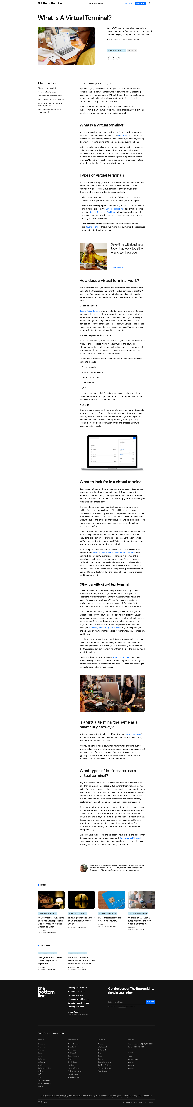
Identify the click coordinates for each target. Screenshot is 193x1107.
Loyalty (40, 1065)
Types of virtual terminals (47, 92)
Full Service (72, 1050)
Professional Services (75, 1071)
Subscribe (150, 1002)
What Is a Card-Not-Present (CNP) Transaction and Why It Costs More (81, 960)
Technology (132, 50)
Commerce (41, 1044)
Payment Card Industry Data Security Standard (114, 552)
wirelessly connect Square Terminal (105, 627)
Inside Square (74, 1012)
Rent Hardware (103, 1071)
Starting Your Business (77, 988)
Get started (140, 3)
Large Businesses (74, 1077)
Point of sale (42, 1047)
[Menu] (154, 3)
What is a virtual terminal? (47, 88)
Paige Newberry (114, 39)
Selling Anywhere (75, 995)
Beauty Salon (72, 1062)
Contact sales (127, 3)
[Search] (150, 3)
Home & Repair (73, 1074)
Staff (39, 1074)
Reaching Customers (77, 991)
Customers (41, 1059)
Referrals (131, 1066)
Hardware (41, 1086)
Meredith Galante (76, 967)
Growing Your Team (76, 1007)
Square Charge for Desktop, (102, 212)
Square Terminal (93, 227)
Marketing (41, 1062)
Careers (131, 1063)
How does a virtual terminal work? (50, 96)
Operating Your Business (116, 50)
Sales (100, 1056)
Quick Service (72, 1047)
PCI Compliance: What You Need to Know (109, 919)
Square (102, 924)
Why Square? (102, 1047)
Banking (40, 1071)
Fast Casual (72, 1053)
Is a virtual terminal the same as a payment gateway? (50, 104)
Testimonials (102, 1050)
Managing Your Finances (47, 953)
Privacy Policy (122, 1007)
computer (122, 135)
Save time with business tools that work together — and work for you (127, 248)
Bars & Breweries (74, 1056)
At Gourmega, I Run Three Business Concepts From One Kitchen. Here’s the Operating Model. (51, 922)
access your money (121, 657)
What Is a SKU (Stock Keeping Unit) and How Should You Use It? (139, 920)
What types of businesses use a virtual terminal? (49, 111)
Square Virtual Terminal (90, 311)
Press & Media (133, 1060)
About (130, 1057)
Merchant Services (104, 1068)
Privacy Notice (138, 1102)
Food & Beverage (73, 1044)
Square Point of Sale (115, 209)
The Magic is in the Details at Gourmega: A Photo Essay (81, 920)
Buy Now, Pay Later (44, 1083)
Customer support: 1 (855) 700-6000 (140, 1044)
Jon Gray (43, 930)
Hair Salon (71, 1065)
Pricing (100, 1044)
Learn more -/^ (117, 267)
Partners (131, 1069)
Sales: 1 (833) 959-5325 (136, 1047)
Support (100, 1059)
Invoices (40, 1056)
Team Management (44, 1080)
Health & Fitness (73, 1068)
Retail (70, 1059)
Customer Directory (44, 1068)
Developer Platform (104, 1065)
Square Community (104, 1062)
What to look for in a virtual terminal (51, 100)
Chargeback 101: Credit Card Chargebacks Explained (50, 960)
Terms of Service (148, 1102)
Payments (41, 1050)
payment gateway (133, 734)
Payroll (40, 1077)
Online (40, 1053)
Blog (99, 1053)
